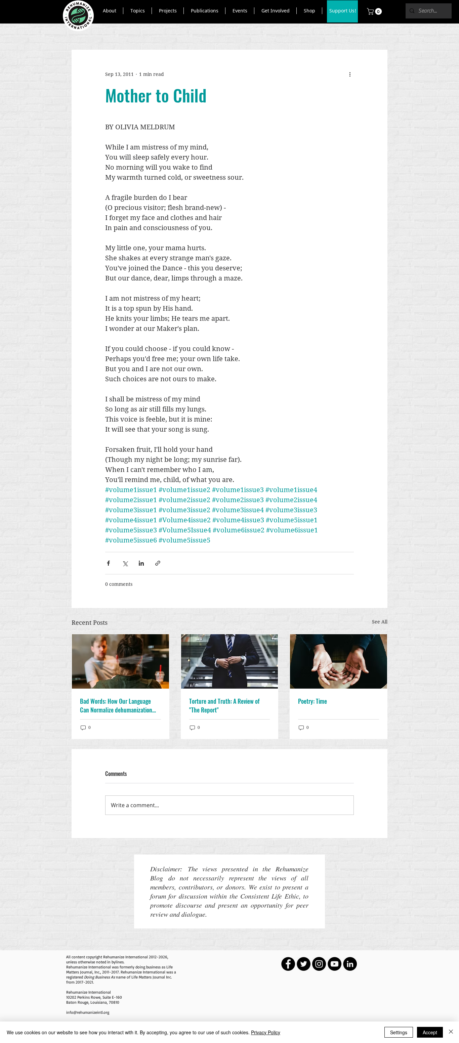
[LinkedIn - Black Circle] (350, 964)
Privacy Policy (265, 1032)
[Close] (451, 1032)
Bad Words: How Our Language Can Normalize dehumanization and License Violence (116, 705)
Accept (430, 1032)
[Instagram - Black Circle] (319, 964)
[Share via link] (158, 563)
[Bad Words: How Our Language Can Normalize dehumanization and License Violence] (120, 661)
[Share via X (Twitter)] (125, 563)
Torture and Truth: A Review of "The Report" (224, 705)
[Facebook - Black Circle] (288, 964)
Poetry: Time (312, 701)
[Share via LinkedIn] (141, 563)
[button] (109, 10)
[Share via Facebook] (108, 563)
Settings (398, 1032)
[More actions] (350, 74)
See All (379, 621)
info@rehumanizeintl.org (87, 1012)
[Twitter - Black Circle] (303, 964)
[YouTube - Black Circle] (334, 964)
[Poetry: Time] (338, 661)
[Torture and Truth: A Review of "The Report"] (229, 661)
